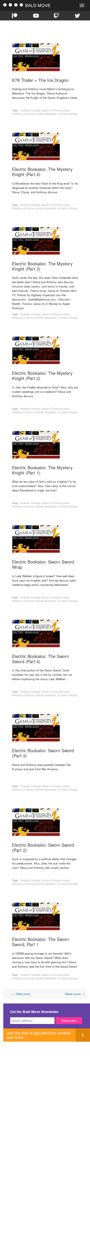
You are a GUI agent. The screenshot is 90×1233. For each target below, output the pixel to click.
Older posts (21, 994)
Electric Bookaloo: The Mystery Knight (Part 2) (42, 375)
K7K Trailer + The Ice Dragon (40, 80)
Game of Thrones (52, 110)
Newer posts (75, 994)
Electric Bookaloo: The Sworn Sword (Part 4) (40, 658)
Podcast (25, 110)
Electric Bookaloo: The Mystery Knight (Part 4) (42, 171)
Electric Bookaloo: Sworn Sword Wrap (43, 564)
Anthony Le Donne (23, 114)
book (66, 110)
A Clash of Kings (67, 114)
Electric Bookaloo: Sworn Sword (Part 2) (43, 847)
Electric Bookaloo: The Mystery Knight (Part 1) (42, 470)
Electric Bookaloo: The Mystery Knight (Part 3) (42, 266)
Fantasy (35, 110)
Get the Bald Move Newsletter (34, 1012)
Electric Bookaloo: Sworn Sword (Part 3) (43, 753)
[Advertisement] (45, 1086)
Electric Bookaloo (46, 114)
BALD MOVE (37, 5)
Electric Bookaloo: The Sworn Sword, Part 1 (40, 941)
